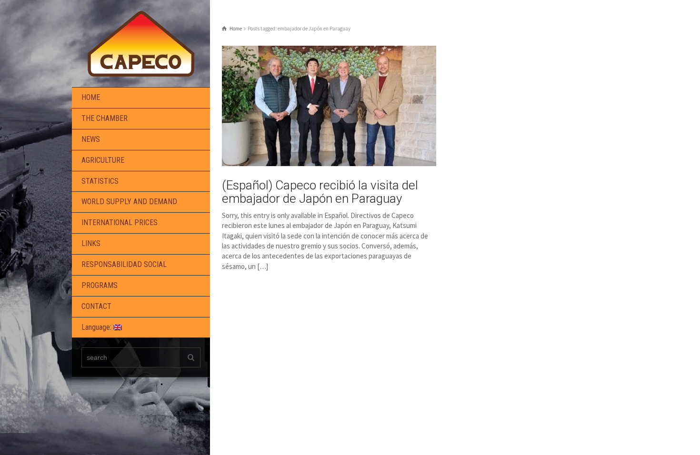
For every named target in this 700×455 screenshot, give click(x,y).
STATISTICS (100, 181)
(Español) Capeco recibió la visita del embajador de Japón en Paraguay (320, 192)
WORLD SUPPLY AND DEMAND (129, 201)
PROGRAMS (99, 285)
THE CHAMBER (104, 118)
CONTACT (96, 306)
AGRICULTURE (102, 160)
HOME (90, 97)
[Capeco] (141, 42)
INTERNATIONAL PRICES (119, 222)
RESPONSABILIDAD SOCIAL (124, 264)
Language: (97, 327)
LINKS (90, 243)
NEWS (90, 139)
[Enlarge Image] (329, 106)
